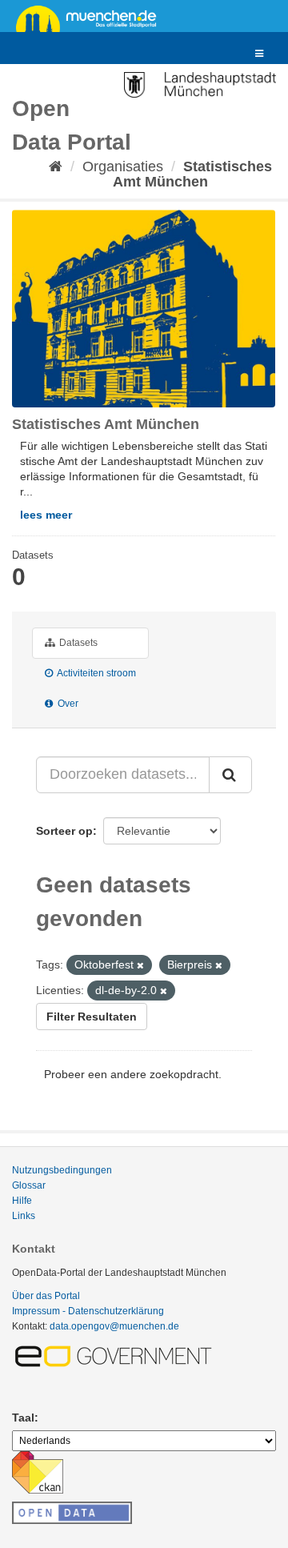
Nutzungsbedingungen (62, 1170)
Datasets (77, 642)
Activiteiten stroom (95, 673)
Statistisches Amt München (192, 174)
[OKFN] (72, 1508)
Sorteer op (64, 830)
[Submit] (230, 774)
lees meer (46, 514)
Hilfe (22, 1200)
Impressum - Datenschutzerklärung (88, 1311)
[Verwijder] (140, 965)
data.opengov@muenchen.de (114, 1326)
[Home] (55, 166)
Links (23, 1215)
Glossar (29, 1185)
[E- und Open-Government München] (116, 1356)
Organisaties (122, 166)
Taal (23, 1417)
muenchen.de (92, 18)
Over (66, 703)
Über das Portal (46, 1295)
